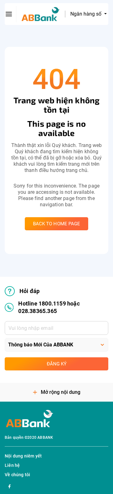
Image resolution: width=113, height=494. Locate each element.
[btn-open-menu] (8, 14)
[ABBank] (40, 14)
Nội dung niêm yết (23, 455)
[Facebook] (9, 485)
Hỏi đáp (29, 291)
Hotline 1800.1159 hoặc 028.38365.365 (48, 307)
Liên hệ (12, 465)
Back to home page (56, 224)
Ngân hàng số (86, 14)
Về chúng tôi (17, 474)
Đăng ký (57, 364)
